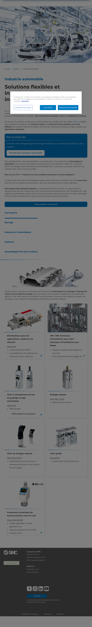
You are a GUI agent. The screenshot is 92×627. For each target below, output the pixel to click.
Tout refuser (48, 107)
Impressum (25, 101)
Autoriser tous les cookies (68, 107)
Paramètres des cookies (23, 107)
